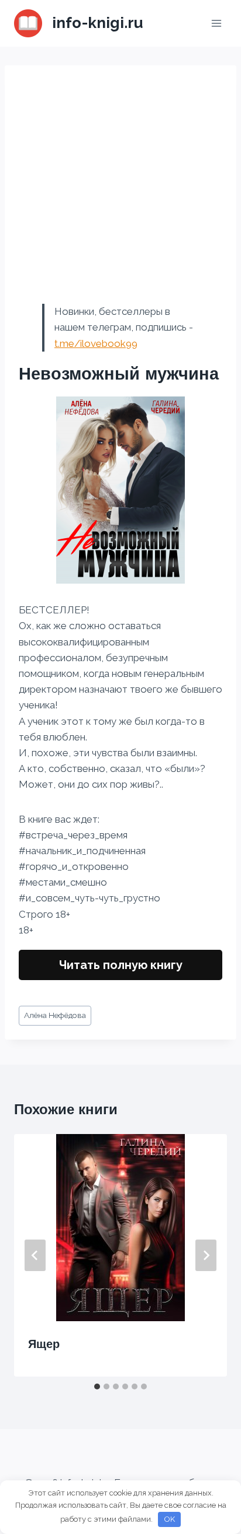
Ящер (44, 1344)
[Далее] (205, 1255)
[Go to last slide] (35, 1255)
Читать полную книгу (121, 965)
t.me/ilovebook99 (95, 343)
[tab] (97, 1386)
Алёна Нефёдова (55, 1015)
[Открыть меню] (216, 23)
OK (169, 1519)
